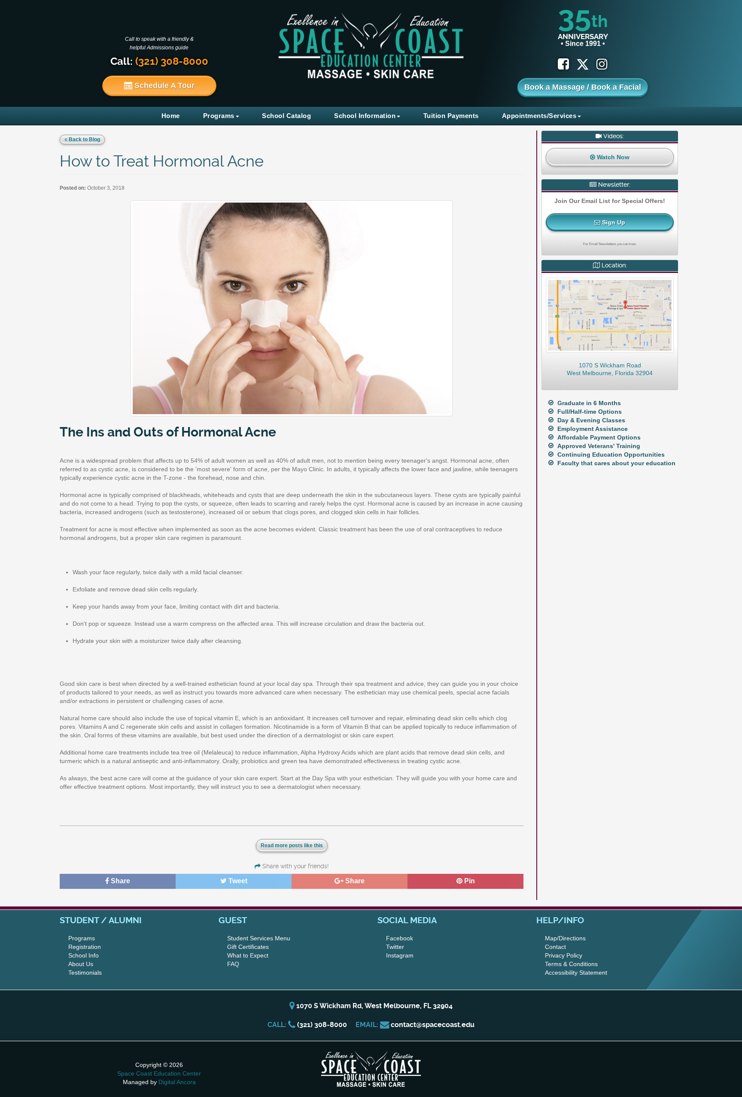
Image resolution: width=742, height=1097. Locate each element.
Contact (555, 946)
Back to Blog (83, 139)
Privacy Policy (563, 955)
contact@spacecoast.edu (432, 1025)
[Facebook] (563, 64)
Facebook (399, 938)
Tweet (237, 881)
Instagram (400, 955)
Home (170, 115)
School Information (364, 115)
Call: (159, 61)
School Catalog (286, 115)
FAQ (233, 964)
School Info (83, 955)
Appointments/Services (539, 115)
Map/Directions (565, 938)
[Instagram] (602, 64)
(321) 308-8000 (322, 1025)
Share (119, 881)
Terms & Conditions (571, 964)
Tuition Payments (451, 115)
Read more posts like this (292, 845)
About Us (80, 964)
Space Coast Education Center (159, 1073)
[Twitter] (586, 64)
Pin (468, 881)
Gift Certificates (248, 946)
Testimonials (85, 972)
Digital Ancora (177, 1082)
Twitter (395, 946)
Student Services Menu (258, 938)
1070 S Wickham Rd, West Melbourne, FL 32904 (374, 1006)
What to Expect (247, 955)
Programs (218, 115)
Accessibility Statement (576, 972)
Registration (84, 946)
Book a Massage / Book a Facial (582, 87)
